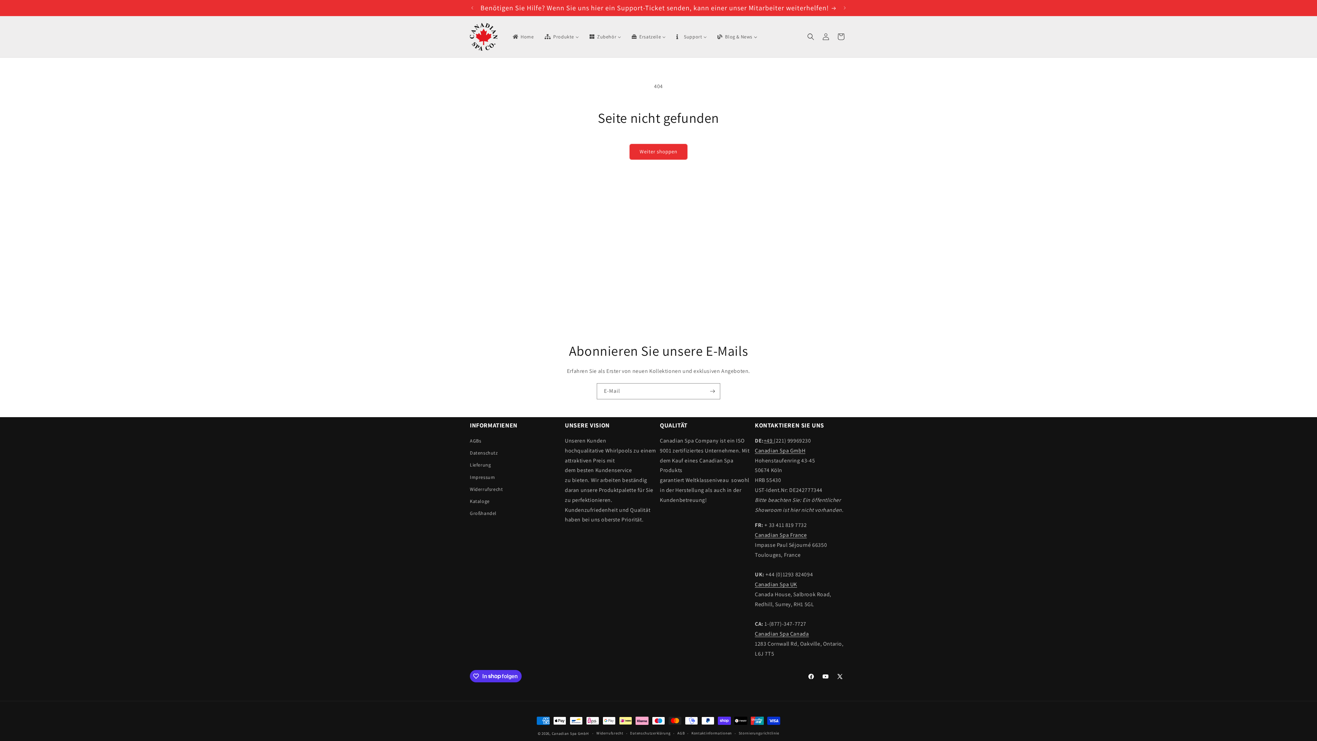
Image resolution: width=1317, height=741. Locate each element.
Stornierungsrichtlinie (759, 733)
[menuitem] (523, 37)
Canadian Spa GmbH (780, 450)
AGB (681, 733)
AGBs (475, 441)
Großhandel (483, 513)
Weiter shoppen (658, 151)
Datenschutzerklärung (650, 733)
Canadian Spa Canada (782, 633)
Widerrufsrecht (486, 489)
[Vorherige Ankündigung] (472, 7)
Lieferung (480, 465)
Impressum (482, 477)
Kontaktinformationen (711, 733)
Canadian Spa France (781, 535)
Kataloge (480, 501)
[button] (810, 36)
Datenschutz (484, 453)
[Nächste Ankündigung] (844, 7)
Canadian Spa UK (776, 584)
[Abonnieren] (712, 391)
